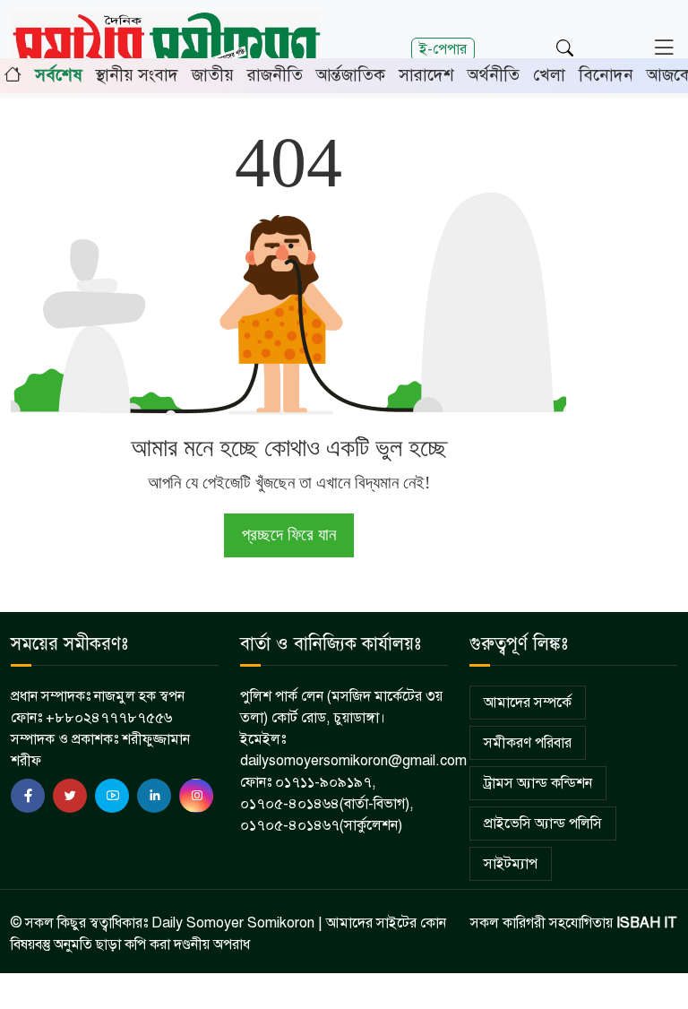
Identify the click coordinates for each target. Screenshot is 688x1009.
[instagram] (196, 796)
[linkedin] (154, 796)
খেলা (549, 75)
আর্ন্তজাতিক (350, 75)
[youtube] (112, 796)
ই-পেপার (443, 48)
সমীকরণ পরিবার (528, 743)
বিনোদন (606, 75)
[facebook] (28, 796)
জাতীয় (213, 75)
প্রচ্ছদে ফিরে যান (289, 534)
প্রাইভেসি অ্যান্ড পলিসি (543, 823)
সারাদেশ (426, 75)
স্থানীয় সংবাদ (137, 75)
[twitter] (70, 796)
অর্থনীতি (494, 75)
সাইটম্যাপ (511, 864)
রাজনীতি (275, 75)
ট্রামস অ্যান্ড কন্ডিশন (538, 783)
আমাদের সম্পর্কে (528, 702)
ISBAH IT (646, 923)
